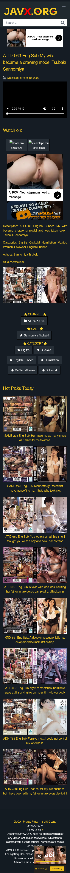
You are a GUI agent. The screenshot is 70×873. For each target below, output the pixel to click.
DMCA (17, 821)
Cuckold (45, 350)
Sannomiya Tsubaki (36, 335)
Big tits (25, 350)
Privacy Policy (30, 821)
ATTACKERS (36, 320)
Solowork (51, 370)
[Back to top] (63, 864)
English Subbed (23, 360)
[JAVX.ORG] (31, 11)
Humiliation (51, 360)
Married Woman (24, 370)
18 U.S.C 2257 (48, 821)
